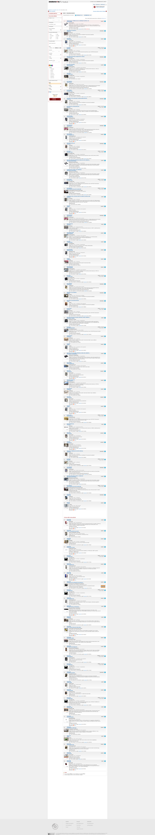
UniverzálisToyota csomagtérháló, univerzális (73, 531)
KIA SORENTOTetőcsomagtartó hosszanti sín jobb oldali (74, 189)
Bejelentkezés (103, 4)
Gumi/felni (79, 825)
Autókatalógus (90, 825)
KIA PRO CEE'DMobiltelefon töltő (70, 250)
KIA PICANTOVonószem (69, 309)
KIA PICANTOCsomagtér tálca (70, 91)
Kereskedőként (69, 825)
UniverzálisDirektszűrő (69, 520)
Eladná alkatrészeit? (100, 7)
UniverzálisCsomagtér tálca (70, 556)
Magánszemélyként (69, 823)
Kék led (52, 70)
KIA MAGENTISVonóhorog (69, 336)
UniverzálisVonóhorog (69, 617)
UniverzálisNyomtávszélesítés (70, 716)
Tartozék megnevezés (52, 43)
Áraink (94, 4)
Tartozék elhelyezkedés (53, 32)
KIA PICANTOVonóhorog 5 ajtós (70, 415)
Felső (57, 38)
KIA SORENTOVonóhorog (69, 389)
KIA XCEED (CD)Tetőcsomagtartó (70, 267)
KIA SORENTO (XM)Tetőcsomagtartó (70, 233)
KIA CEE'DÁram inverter (69, 39)
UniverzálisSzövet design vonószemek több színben (74, 627)
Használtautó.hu (90, 823)
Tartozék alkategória (52, 28)
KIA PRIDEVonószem (68, 48)
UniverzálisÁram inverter (69, 753)
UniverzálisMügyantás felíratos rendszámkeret (73, 606)
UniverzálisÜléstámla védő (69, 707)
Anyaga (50, 56)
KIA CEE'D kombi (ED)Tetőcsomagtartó (71, 65)
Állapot (50, 46)
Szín (49, 64)
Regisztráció (98, 4)
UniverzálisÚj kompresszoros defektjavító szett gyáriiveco (75, 582)
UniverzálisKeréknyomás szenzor (71, 547)
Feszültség (50, 53)
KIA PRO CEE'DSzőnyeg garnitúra (70, 116)
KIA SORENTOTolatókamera (69, 284)
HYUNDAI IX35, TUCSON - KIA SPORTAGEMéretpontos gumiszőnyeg (74, 170)
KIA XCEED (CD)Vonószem (70, 224)
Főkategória (51, 22)
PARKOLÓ (79, 15)
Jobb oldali (51, 35)
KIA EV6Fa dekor (68, 503)
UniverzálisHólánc (69, 736)
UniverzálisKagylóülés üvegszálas (71, 672)
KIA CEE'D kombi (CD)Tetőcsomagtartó (71, 380)
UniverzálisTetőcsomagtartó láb (70, 744)
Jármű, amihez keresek (53, 80)
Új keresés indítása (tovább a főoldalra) (99, 11)
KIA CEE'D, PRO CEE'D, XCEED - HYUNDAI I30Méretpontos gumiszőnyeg (75, 476)
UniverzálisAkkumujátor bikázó (70, 638)
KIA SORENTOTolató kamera (69, 82)
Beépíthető (52, 76)
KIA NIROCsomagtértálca (69, 242)
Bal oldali (57, 35)
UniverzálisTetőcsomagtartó (70, 656)
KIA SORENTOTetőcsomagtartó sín (70, 134)
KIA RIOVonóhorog (69, 259)
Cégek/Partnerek (80, 828)
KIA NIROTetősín (68, 206)
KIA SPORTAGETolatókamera (69, 126)
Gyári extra (52, 77)
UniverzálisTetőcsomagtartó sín (70, 564)
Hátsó (57, 34)
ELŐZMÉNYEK (87, 15)
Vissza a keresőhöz (52, 11)
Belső (57, 37)
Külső (51, 37)
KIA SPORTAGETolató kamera (69, 215)
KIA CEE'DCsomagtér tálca (70, 74)
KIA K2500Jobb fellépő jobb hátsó (71, 327)
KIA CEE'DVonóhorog (69, 495)
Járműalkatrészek (80, 823)
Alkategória (51, 26)
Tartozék (78, 827)
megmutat (85, 88)
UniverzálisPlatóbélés (69, 539)
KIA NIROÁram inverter (69, 442)
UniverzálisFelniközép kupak (70, 690)
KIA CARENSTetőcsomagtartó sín (70, 363)
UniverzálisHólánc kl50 (69, 573)
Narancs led (52, 74)
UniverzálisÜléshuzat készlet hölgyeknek (72, 646)
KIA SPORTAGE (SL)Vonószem (70, 424)
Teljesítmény (52, 60)
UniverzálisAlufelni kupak (69, 682)
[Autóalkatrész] (58, 2)
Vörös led (52, 73)
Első (50, 34)
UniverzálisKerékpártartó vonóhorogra (71, 727)
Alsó (50, 38)
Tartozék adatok (52, 41)
